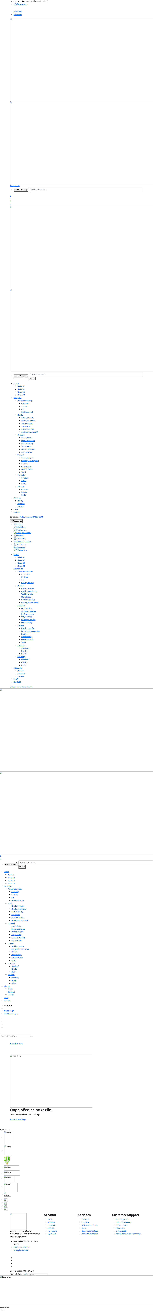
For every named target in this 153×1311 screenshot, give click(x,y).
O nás (16, 509)
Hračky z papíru (27, 457)
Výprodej (17, 498)
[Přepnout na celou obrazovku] (3, 1307)
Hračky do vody (27, 412)
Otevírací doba (122, 1225)
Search (32, 378)
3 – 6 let (24, 406)
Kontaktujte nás (122, 1219)
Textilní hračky (27, 423)
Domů (16, 383)
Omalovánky (26, 466)
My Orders (52, 1233)
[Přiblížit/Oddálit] (1, 1307)
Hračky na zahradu (28, 420)
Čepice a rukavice (28, 440)
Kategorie (17, 397)
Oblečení (21, 435)
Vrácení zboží (121, 1231)
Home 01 (20, 386)
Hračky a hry (21, 529)
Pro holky (21, 475)
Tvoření (20, 455)
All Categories (16, 521)
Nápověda (18, 14)
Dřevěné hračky (27, 429)
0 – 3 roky (25, 403)
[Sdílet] (5, 1307)
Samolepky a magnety (30, 460)
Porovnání (52, 1225)
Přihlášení (18, 11)
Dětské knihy (21, 527)
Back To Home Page (18, 1119)
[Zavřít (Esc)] (8, 1307)
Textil (23, 472)
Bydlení (19, 524)
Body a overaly (27, 443)
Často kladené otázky (90, 1231)
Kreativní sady (27, 469)
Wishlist (51, 1228)
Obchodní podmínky (123, 1222)
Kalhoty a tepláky (28, 449)
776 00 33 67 (15, 185)
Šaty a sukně (26, 446)
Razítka (24, 463)
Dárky (23, 483)
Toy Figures (21, 544)
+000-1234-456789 (21, 1247)
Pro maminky (26, 452)
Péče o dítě (20, 538)
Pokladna (51, 1222)
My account (52, 1231)
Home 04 (21, 394)
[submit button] (31, 1036)
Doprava (85, 1222)
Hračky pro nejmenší (29, 432)
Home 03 (21, 392)
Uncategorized (19, 547)
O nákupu (85, 1219)
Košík (50, 1219)
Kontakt (17, 512)
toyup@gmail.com (21, 1250)
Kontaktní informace (90, 1233)
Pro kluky (21, 486)
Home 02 (21, 389)
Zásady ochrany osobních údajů (128, 1233)
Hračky (20, 415)
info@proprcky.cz (21, 4)
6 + (22, 409)
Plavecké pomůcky (24, 400)
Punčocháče (26, 437)
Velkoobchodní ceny (90, 1225)
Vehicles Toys (21, 550)
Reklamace (120, 1228)
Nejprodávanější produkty (22, 686)
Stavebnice (25, 426)
